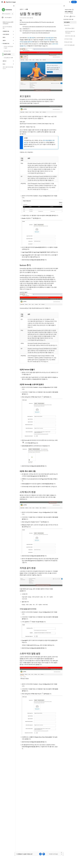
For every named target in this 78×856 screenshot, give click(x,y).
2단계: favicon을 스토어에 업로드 (70, 32)
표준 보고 (4, 61)
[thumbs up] (40, 854)
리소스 (4, 64)
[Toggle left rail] (14, 6)
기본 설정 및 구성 (6, 43)
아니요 (71, 13)
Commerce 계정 (6, 31)
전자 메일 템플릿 (47, 140)
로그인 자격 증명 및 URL (7, 27)
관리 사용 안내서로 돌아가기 (8, 67)
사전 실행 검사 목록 (8, 57)
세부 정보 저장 (7, 51)
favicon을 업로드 (50, 37)
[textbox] (8, 13)
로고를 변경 (31, 37)
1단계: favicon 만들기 (69, 28)
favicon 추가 (67, 25)
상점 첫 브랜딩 (7, 54)
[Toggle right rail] (64, 6)
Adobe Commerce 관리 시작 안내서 (8, 22)
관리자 (4, 37)
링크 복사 (73, 16)
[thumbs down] (43, 854)
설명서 (21, 9)
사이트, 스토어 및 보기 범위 (8, 47)
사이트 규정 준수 (6, 34)
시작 (26, 9)
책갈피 (67, 16)
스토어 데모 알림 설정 (69, 45)
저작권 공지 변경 (68, 42)
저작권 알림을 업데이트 (26, 41)
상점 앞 (4, 40)
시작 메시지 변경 (68, 39)
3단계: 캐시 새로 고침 (70, 36)
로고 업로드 (67, 22)
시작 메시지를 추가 (49, 39)
